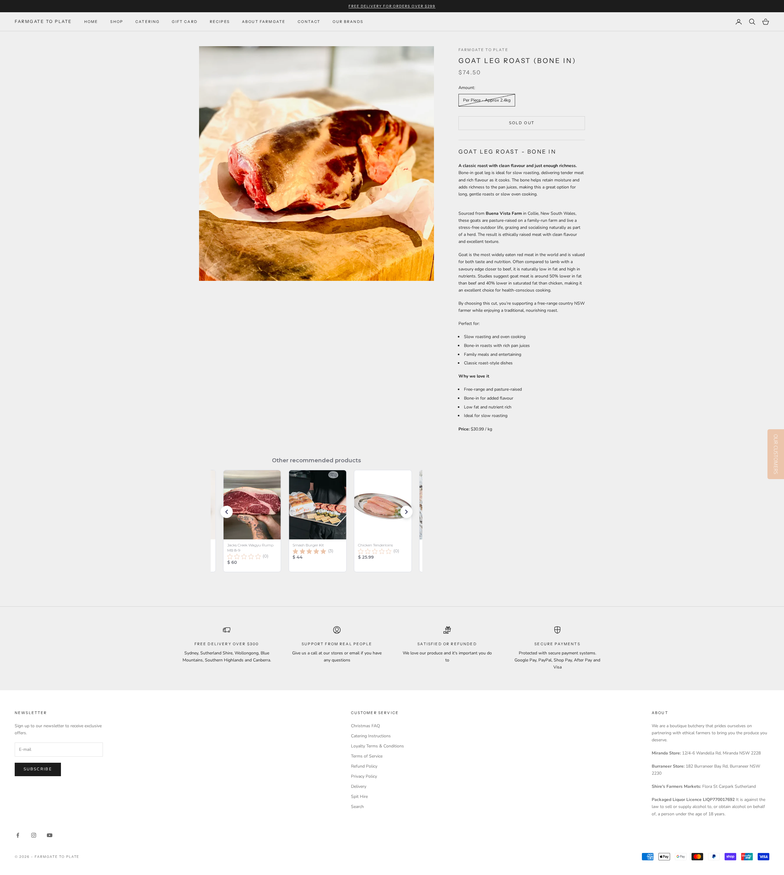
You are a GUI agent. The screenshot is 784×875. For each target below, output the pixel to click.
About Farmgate (263, 21)
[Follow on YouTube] (50, 835)
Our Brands (348, 21)
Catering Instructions (371, 736)
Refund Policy (364, 766)
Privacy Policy (364, 776)
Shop (116, 21)
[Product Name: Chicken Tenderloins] (383, 521)
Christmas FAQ (365, 726)
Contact (309, 21)
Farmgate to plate (483, 49)
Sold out (522, 123)
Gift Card (184, 21)
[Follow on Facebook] (18, 835)
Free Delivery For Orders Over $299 (392, 6)
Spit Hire (359, 796)
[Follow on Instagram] (34, 835)
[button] (227, 512)
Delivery (358, 786)
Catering (147, 21)
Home (91, 21)
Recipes (220, 21)
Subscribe (38, 769)
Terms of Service (367, 756)
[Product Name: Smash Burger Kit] (318, 521)
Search (357, 807)
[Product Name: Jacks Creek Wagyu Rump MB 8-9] (252, 521)
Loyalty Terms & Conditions (377, 746)
